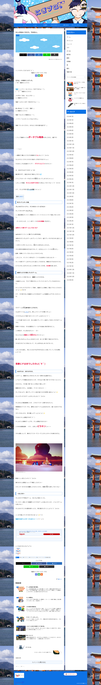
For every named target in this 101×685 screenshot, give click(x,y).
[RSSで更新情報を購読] (41, 75)
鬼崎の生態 (48, 557)
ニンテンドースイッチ (41, 557)
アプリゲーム (26, 557)
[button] (54, 54)
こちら (26, 312)
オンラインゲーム (33, 557)
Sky (21, 557)
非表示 (21, 196)
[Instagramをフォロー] (36, 75)
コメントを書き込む (39, 662)
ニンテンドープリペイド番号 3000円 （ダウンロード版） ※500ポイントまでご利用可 (33, 531)
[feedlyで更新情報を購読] (39, 75)
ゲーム (18, 557)
